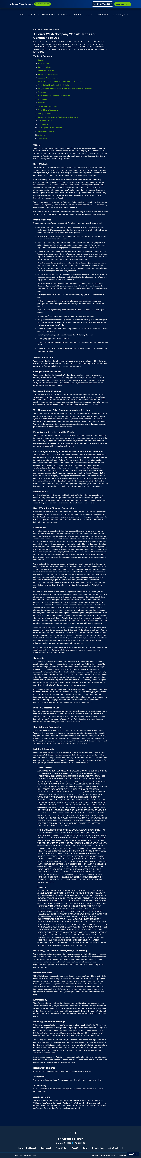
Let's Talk (133, 1154)
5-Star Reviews (102, 15)
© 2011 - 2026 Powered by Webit (26, 1155)
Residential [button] (32, 15)
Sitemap (95, 1155)
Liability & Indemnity (45, 113)
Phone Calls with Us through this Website (53, 85)
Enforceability (42, 124)
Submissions (42, 99)
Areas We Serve (64, 15)
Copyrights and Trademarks (47, 110)
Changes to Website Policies (48, 74)
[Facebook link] (65, 1133)
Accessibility (42, 138)
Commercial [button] (48, 15)
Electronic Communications (47, 78)
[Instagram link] (70, 1133)
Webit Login (122, 1155)
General (40, 60)
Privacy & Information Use (47, 106)
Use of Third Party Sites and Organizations (53, 95)
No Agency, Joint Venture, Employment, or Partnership (58, 117)
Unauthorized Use (44, 67)
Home (21, 15)
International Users (44, 120)
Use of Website (43, 63)
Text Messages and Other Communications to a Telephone (59, 81)
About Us (78, 15)
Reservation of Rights (45, 131)
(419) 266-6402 (79, 1143)
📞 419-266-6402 (102, 4)
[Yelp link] (75, 1133)
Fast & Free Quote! (120, 15)
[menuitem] (21, 15)
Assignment (41, 135)
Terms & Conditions (108, 1155)
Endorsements (42, 92)
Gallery (89, 15)
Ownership (41, 102)
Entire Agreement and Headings (49, 127)
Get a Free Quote (122, 4)
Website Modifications (45, 70)
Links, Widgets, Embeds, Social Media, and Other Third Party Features (64, 88)
